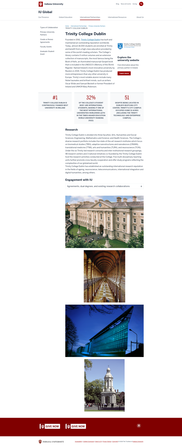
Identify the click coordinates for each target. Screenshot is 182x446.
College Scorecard (88, 441)
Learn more (124, 73)
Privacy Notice (107, 441)
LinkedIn (139, 426)
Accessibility (78, 441)
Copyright (115, 441)
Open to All (98, 441)
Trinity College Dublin (90, 39)
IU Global (45, 12)
